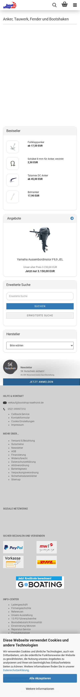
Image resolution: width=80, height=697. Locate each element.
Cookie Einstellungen (22, 421)
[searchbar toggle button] (54, 5)
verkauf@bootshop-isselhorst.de (25, 402)
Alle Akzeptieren (40, 678)
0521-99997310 (17, 409)
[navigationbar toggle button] (75, 5)
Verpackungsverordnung (25, 472)
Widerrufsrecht (19, 458)
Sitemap (16, 479)
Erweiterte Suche (40, 315)
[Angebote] (72, 218)
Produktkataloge (20, 632)
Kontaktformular (20, 417)
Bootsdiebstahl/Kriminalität (26, 622)
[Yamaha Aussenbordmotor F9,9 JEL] (40, 239)
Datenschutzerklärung (16, 670)
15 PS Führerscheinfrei (23, 618)
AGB (13, 451)
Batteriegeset (18, 468)
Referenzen (17, 611)
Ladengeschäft (19, 604)
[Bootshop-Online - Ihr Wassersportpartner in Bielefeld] (8, 5)
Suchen (40, 306)
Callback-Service (20, 414)
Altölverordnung (20, 465)
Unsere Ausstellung (22, 615)
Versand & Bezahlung (23, 440)
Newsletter (17, 447)
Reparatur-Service (21, 629)
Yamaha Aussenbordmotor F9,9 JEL (40, 259)
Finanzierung (18, 454)
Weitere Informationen (40, 688)
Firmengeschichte (21, 608)
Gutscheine (17, 444)
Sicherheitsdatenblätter (24, 476)
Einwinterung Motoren (23, 625)
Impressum (17, 424)
